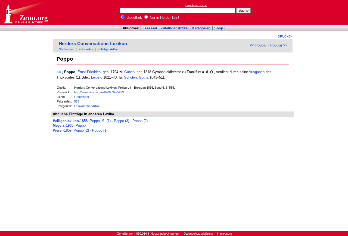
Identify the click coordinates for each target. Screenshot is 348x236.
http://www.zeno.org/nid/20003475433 (99, 92)
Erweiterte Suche (196, 5)
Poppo (81, 125)
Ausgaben (257, 72)
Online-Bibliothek (26, 12)
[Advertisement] (323, 12)
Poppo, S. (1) (100, 121)
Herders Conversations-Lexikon (93, 43)
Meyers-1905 (63, 125)
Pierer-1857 (62, 130)
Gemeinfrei (81, 96)
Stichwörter (66, 49)
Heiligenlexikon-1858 (70, 121)
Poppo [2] (81, 130)
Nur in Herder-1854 (164, 17)
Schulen (130, 77)
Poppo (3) (121, 121)
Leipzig (96, 77)
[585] (60, 72)
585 (76, 101)
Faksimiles (86, 49)
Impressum (224, 233)
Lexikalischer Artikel (87, 106)
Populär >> (279, 45)
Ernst (81, 72)
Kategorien (201, 28)
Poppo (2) (140, 121)
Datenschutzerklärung (198, 233)
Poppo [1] (99, 130)
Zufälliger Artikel (175, 28)
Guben (129, 72)
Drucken (285, 36)
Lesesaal (149, 28)
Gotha (143, 77)
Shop (218, 28)
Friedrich (94, 72)
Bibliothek (133, 17)
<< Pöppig (258, 45)
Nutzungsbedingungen (165, 233)
